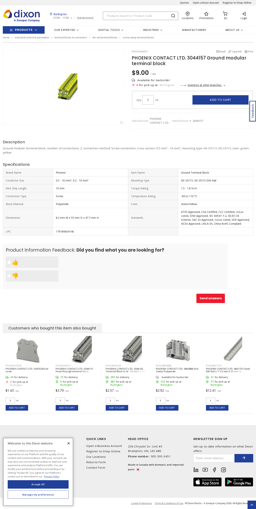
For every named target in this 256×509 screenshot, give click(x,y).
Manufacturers (194, 30)
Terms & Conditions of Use (169, 503)
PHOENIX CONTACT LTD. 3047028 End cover (27, 370)
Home (6, 37)
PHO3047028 (13, 365)
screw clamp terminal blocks (138, 37)
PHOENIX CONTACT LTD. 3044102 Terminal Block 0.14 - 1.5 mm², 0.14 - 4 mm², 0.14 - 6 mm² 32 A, (127, 371)
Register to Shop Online (237, 2)
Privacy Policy (51, 476)
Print (250, 51)
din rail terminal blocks (105, 37)
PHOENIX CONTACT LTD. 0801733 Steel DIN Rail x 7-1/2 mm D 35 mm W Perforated (228, 371)
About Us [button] (232, 30)
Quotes (184, 2)
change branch (85, 17)
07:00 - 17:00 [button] (61, 17)
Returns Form (96, 462)
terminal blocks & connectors (71, 37)
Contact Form (95, 467)
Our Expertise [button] (64, 30)
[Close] (68, 443)
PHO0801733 (214, 365)
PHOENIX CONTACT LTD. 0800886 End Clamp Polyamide (177, 370)
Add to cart (220, 100)
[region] (38, 472)
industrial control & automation (32, 37)
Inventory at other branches (205, 85)
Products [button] (24, 30)
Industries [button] (151, 30)
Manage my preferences (38, 494)
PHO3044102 (113, 365)
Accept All (38, 484)
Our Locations (96, 456)
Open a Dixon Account (206, 2)
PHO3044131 (63, 365)
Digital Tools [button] (109, 30)
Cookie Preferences (141, 503)
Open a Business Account (104, 446)
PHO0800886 (164, 365)
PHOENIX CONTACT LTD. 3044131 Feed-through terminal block (74, 370)
